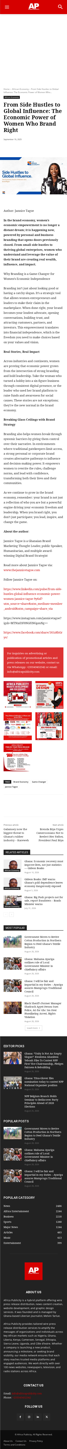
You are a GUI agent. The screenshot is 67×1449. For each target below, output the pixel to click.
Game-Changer (39, 781)
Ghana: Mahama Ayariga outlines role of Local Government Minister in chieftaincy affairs (39, 964)
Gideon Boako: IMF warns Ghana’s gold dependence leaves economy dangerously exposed (43, 883)
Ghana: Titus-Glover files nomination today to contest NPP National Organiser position (43, 1081)
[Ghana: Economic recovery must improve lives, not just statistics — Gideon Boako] (13, 866)
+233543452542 (36, 667)
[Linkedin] (37, 1417)
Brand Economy (20, 781)
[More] (51, 148)
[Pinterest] (34, 148)
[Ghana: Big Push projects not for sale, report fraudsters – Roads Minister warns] (13, 902)
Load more (32, 1027)
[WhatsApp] (43, 148)
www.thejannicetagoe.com (22, 570)
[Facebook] (18, 148)
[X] (26, 148)
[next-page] (11, 914)
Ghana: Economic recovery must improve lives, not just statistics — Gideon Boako (43, 865)
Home (7, 89)
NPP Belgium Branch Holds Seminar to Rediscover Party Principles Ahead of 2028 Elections (41, 1101)
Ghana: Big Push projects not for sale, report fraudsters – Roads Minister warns (43, 901)
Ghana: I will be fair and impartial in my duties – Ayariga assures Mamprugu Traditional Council (43, 986)
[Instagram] (29, 1417)
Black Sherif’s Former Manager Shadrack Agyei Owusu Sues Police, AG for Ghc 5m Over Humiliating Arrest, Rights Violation (42, 1010)
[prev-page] (6, 914)
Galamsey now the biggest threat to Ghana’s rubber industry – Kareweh (16, 834)
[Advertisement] (33, 49)
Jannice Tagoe (11, 786)
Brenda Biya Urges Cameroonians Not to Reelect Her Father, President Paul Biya (49, 834)
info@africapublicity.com (23, 671)
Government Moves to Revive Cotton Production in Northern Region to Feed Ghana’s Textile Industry (42, 942)
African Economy (20, 89)
